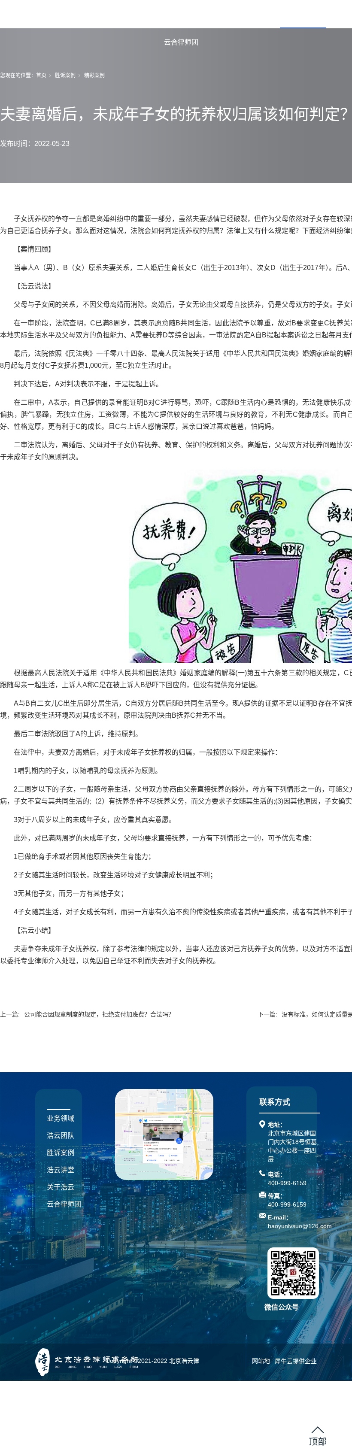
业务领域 (210, 14)
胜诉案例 (303, 14)
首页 (171, 14)
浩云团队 (256, 14)
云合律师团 (181, 42)
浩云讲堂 (60, 1170)
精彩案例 (94, 76)
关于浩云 (60, 1187)
